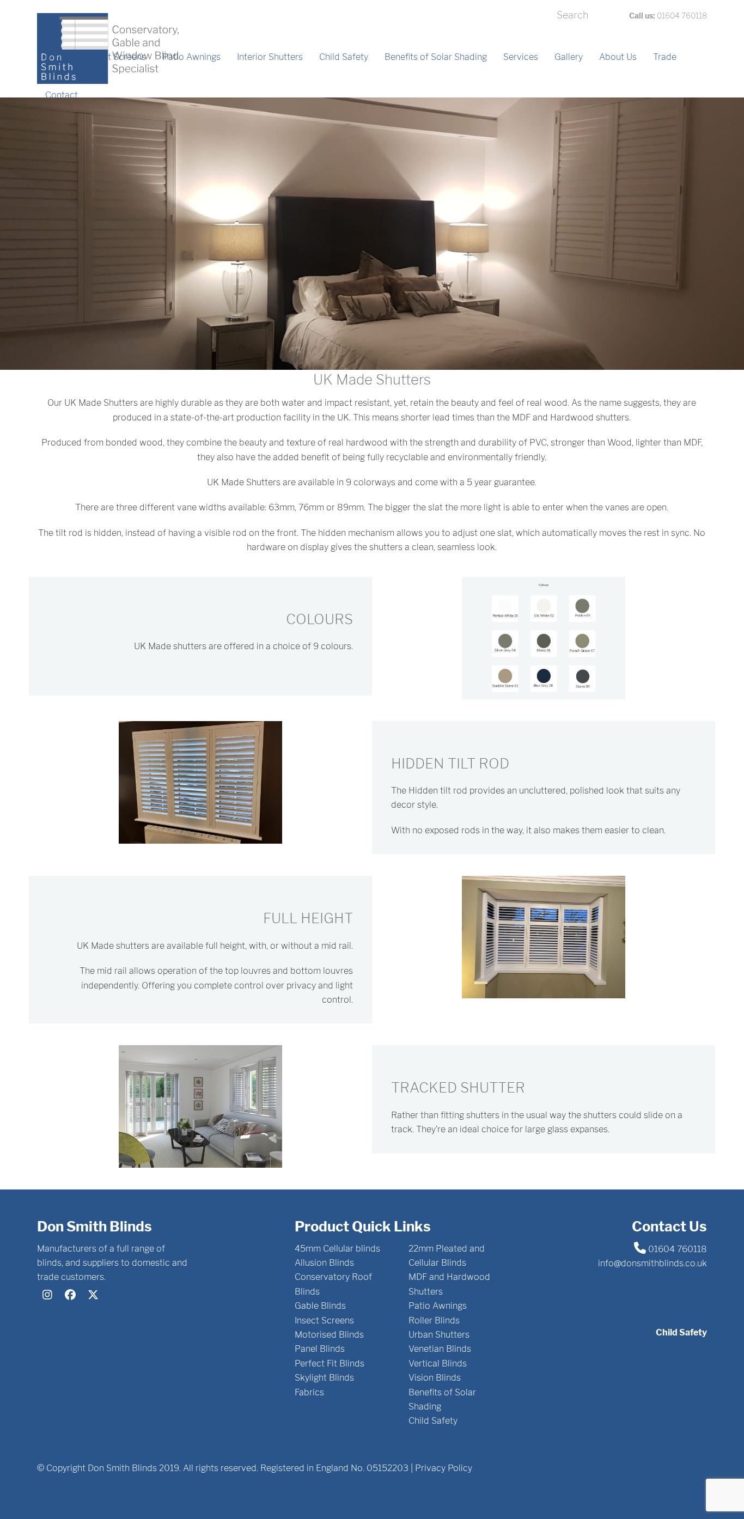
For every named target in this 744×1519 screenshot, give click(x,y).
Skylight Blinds (324, 1377)
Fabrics (309, 1392)
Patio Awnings (437, 1306)
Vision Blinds (434, 1377)
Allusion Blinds (324, 1263)
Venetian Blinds (439, 1349)
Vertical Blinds (437, 1363)
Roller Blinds (434, 1320)
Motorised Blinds (329, 1334)
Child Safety (433, 1421)
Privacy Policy (443, 1468)
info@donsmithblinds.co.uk (652, 1263)
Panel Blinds (320, 1349)
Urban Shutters (438, 1334)
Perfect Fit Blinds (329, 1363)
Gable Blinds (320, 1306)
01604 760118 (668, 15)
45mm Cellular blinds (337, 1248)
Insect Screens (324, 1320)
